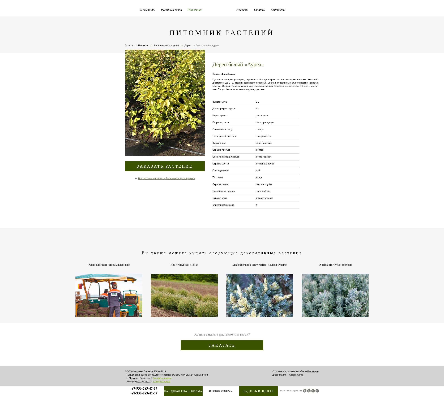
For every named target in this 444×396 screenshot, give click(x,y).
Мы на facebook (304, 391)
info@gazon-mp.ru (161, 381)
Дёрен (187, 45)
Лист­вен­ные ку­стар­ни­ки (166, 45)
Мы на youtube (317, 391)
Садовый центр (258, 391)
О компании (147, 9)
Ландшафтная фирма (183, 391)
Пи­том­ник (143, 45)
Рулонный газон (171, 9)
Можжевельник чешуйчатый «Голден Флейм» (259, 264)
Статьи (259, 9)
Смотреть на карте (162, 378)
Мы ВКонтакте (309, 391)
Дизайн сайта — (287, 375)
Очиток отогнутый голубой (335, 264)
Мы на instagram (313, 391)
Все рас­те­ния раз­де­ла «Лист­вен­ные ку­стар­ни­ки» (166, 178)
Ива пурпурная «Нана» (184, 264)
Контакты (278, 9)
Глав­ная (129, 45)
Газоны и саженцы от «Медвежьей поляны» (222, 9)
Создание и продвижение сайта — (295, 371)
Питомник (194, 9)
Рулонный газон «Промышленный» (109, 264)
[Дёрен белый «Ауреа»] (165, 103)
